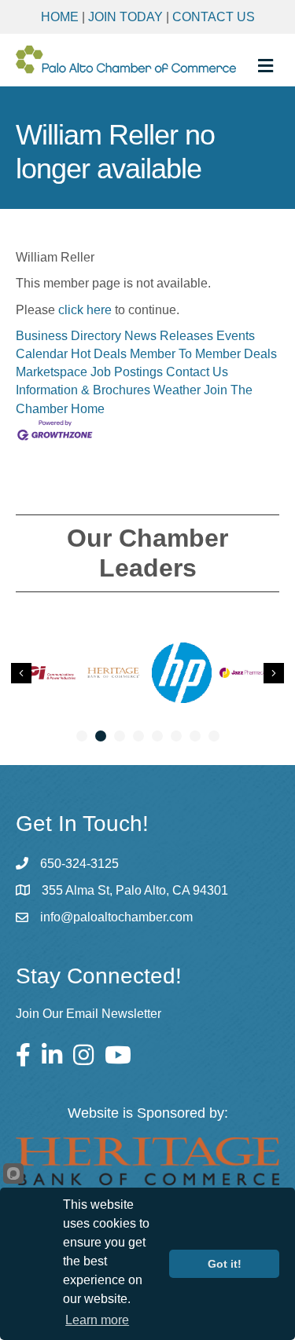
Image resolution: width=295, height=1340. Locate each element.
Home (60, 17)
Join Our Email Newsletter (88, 1013)
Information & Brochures (83, 390)
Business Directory (68, 335)
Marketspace (51, 372)
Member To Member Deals (203, 354)
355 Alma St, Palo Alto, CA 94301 (135, 890)
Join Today (125, 17)
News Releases (168, 335)
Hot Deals (99, 354)
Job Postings (126, 372)
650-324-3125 (79, 863)
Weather (177, 390)
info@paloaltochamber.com (116, 917)
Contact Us (213, 17)
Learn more (97, 1320)
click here (85, 310)
